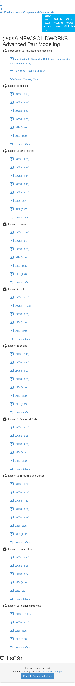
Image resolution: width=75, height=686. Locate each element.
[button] (0, 1)
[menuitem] (1, 5)
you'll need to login (51, 671)
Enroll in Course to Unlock (37, 676)
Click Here (69, 26)
